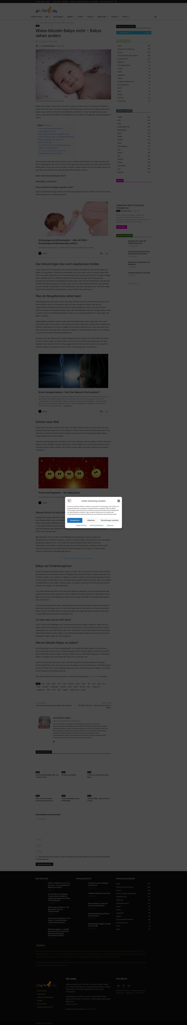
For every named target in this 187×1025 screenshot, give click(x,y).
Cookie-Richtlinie (81, 525)
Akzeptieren (75, 520)
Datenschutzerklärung (96, 525)
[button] (119, 501)
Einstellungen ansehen (110, 520)
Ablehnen (91, 520)
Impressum (110, 525)
